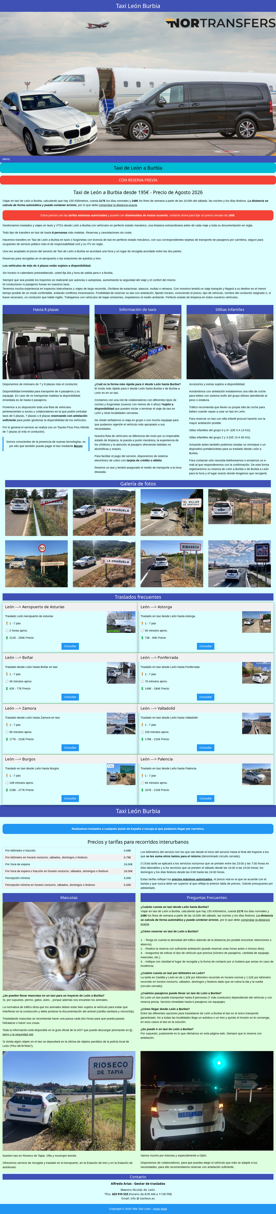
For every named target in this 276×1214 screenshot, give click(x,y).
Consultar (70, 646)
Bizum (78, 446)
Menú (6, 159)
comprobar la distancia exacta (118, 205)
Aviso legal (160, 1208)
